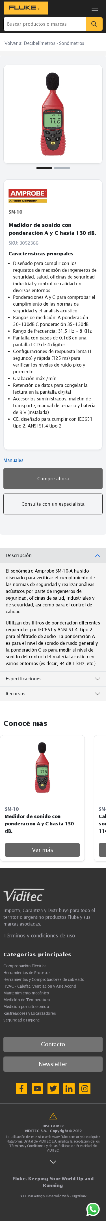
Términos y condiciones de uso (39, 936)
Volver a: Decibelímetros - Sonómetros (44, 43)
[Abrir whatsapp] (93, 1209)
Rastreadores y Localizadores (29, 1013)
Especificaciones (24, 678)
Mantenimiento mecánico (26, 992)
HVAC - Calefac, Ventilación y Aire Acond (39, 986)
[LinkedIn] (69, 1088)
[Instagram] (84, 1088)
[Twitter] (53, 1088)
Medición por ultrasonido (26, 1006)
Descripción (19, 555)
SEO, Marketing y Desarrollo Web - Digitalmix (53, 1196)
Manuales (13, 460)
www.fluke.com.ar (65, 1137)
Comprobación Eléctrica (24, 965)
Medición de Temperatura (26, 999)
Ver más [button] (42, 850)
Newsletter (53, 1064)
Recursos (15, 693)
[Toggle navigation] (95, 8)
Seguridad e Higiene (21, 1020)
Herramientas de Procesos (26, 972)
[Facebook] (21, 1088)
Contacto (53, 1044)
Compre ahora (53, 478)
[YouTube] (37, 1088)
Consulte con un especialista (53, 504)
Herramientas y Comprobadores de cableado (43, 979)
